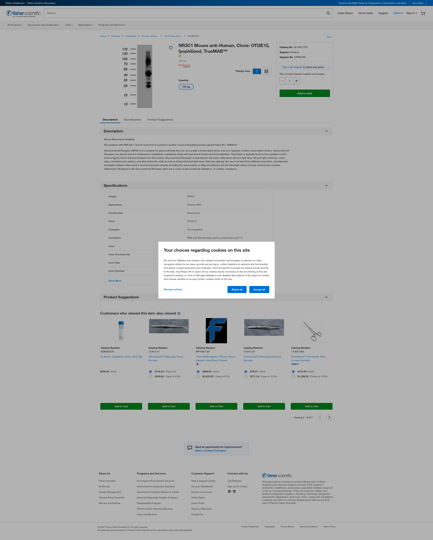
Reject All (237, 289)
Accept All (259, 289)
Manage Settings (173, 289)
